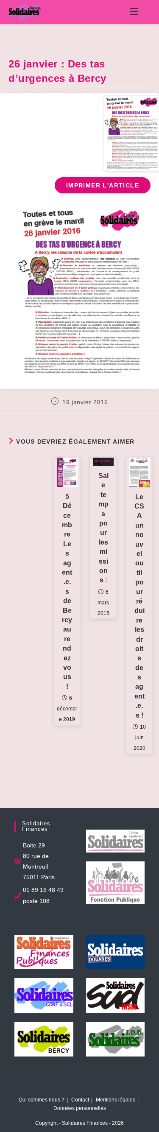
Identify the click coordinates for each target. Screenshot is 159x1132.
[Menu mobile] (134, 11)
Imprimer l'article (102, 185)
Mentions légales (115, 1100)
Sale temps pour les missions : (103, 528)
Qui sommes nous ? (41, 1100)
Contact (80, 1100)
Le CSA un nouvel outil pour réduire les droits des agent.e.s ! (139, 606)
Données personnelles (79, 1108)
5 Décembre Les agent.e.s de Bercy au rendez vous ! (67, 591)
